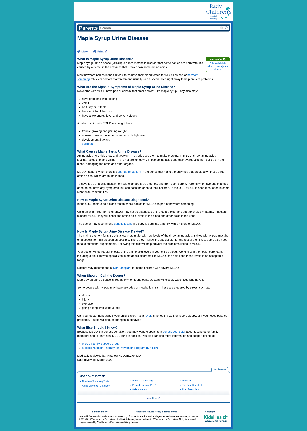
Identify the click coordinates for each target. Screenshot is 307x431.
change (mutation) (129, 171)
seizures (87, 143)
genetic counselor (174, 331)
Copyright (210, 412)
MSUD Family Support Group (101, 343)
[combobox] (161, 28)
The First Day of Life (192, 385)
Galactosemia (139, 389)
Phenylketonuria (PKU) (144, 385)
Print (100, 51)
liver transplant (122, 267)
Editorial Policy (99, 412)
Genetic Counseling (142, 380)
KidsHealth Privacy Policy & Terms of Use (156, 412)
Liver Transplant (190, 389)
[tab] (219, 369)
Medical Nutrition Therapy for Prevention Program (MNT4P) (120, 347)
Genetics (187, 380)
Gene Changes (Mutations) (96, 385)
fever (148, 315)
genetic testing (123, 223)
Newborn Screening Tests (95, 381)
